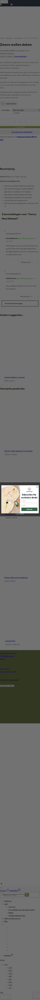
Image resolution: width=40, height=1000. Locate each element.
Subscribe (29, 509)
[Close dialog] (37, 487)
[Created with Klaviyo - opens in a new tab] (20, 514)
